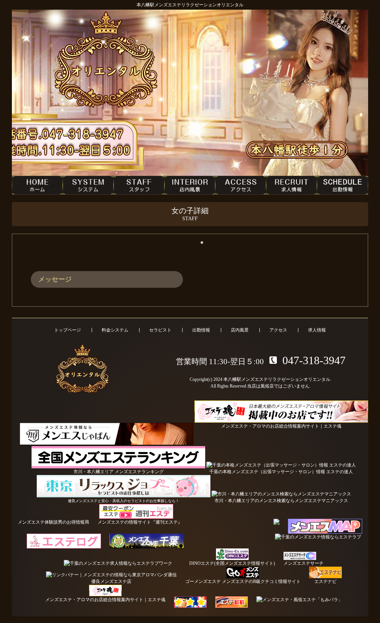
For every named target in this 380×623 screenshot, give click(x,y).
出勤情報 (201, 330)
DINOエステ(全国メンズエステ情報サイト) (232, 563)
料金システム (115, 330)
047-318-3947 (313, 360)
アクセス (278, 330)
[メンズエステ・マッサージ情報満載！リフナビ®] (190, 602)
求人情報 (317, 330)
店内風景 (240, 330)
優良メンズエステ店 (111, 581)
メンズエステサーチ (304, 563)
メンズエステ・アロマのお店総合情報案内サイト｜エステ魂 (105, 599)
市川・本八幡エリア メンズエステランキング (118, 471)
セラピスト (160, 330)
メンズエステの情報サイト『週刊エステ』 (140, 522)
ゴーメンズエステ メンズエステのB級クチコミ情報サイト (243, 581)
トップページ (67, 330)
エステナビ (325, 581)
